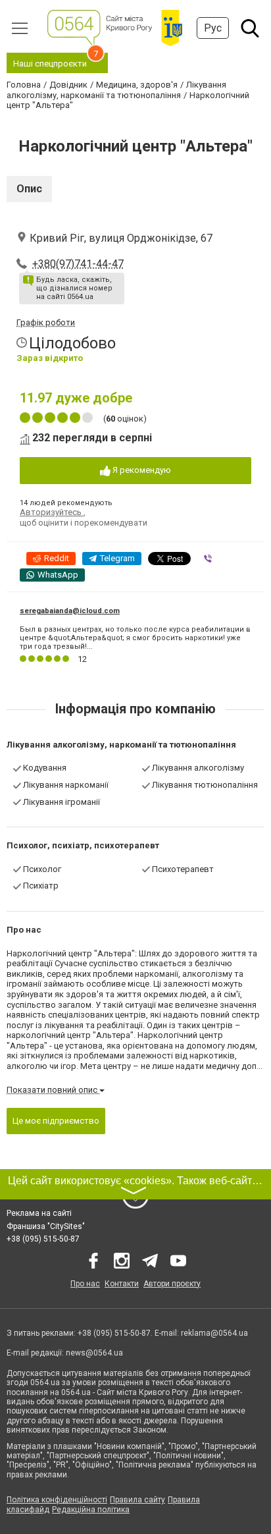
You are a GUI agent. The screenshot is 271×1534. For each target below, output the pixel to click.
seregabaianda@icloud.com (70, 611)
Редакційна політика (91, 1509)
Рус (213, 28)
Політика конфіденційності (57, 1499)
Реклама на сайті (39, 1213)
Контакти (122, 1283)
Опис (29, 188)
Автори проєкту (172, 1283)
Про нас (85, 1283)
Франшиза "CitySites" (46, 1226)
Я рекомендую (141, 470)
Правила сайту (137, 1499)
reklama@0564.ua (214, 1333)
